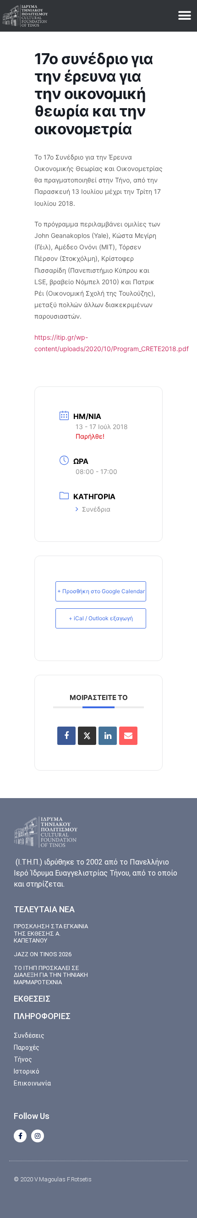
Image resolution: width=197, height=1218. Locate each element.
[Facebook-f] (20, 1136)
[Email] (128, 736)
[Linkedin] (107, 736)
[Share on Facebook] (66, 736)
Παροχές (26, 1047)
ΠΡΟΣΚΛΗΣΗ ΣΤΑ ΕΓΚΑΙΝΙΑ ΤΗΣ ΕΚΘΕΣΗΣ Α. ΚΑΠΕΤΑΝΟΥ (51, 933)
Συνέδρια (96, 509)
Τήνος (23, 1059)
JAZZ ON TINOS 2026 (42, 954)
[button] (184, 16)
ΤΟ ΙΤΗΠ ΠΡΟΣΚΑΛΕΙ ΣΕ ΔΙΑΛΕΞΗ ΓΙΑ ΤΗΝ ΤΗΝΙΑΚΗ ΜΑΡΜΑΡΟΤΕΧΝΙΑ (51, 975)
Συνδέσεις (29, 1035)
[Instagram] (37, 1136)
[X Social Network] (87, 736)
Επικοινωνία (32, 1083)
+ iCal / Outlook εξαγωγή (101, 618)
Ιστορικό (26, 1071)
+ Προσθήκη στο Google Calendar (101, 591)
